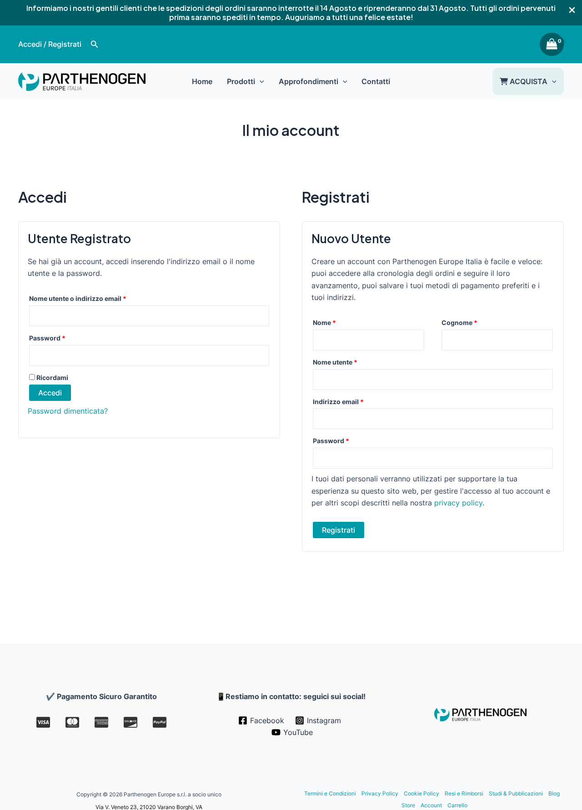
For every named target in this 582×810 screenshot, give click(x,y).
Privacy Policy (379, 793)
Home (202, 81)
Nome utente (349, 362)
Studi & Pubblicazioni (516, 793)
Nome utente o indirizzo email (92, 298)
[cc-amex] (101, 722)
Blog (554, 793)
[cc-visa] (43, 722)
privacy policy (458, 502)
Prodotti (241, 81)
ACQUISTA (527, 81)
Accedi (50, 392)
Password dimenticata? (68, 410)
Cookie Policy (421, 793)
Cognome (459, 322)
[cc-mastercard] (72, 722)
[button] (94, 44)
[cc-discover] (130, 722)
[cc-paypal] (160, 722)
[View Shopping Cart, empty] (552, 44)
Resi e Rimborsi (464, 793)
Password (61, 338)
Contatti (375, 81)
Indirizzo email (352, 401)
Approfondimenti (308, 81)
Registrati (338, 530)
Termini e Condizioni (330, 793)
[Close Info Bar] (572, 10)
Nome (324, 322)
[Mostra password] (261, 355)
